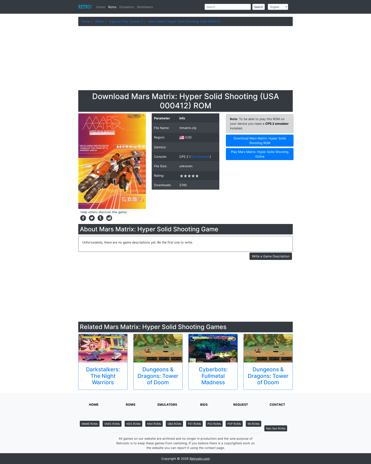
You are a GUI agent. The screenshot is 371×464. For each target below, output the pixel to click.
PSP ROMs (234, 423)
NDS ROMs (133, 423)
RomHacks (145, 7)
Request (240, 404)
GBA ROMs (174, 423)
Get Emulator (200, 157)
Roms (112, 7)
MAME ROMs (90, 423)
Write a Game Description (270, 256)
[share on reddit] (108, 218)
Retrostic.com (200, 459)
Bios (204, 404)
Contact (277, 404)
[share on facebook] (82, 218)
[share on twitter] (91, 218)
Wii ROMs (254, 423)
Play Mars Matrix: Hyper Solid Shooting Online (259, 154)
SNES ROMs (112, 423)
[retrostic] (85, 7)
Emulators (126, 7)
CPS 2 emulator (277, 124)
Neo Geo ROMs (275, 428)
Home (101, 7)
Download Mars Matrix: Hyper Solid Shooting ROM (260, 140)
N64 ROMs (154, 423)
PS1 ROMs (194, 423)
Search (258, 6)
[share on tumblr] (100, 218)
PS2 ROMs (214, 423)
